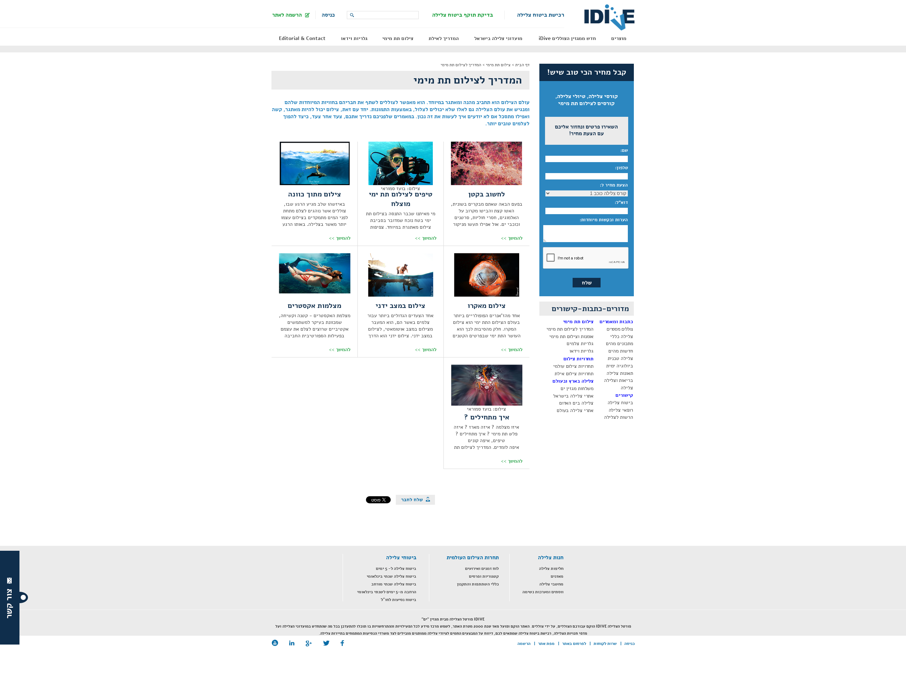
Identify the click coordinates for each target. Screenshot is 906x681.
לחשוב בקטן (486, 194)
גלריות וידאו (354, 38)
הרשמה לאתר (287, 14)
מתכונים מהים (619, 343)
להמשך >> (511, 238)
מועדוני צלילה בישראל (498, 38)
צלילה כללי (621, 336)
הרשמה (524, 643)
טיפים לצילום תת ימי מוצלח (400, 198)
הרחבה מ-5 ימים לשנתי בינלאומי (386, 592)
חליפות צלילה (551, 568)
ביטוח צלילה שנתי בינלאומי (391, 576)
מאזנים (557, 576)
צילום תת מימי (397, 38)
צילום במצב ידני (400, 305)
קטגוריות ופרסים (484, 576)
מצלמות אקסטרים (314, 305)
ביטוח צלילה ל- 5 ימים (396, 568)
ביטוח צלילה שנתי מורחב (393, 584)
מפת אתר (546, 643)
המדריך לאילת (444, 38)
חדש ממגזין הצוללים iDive (567, 38)
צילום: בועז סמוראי (400, 188)
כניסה (328, 14)
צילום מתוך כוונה (314, 194)
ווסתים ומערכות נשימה (542, 592)
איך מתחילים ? (486, 417)
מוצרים (618, 38)
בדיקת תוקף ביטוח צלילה (462, 15)
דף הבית (522, 65)
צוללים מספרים (620, 329)
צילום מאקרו (487, 305)
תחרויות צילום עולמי (573, 366)
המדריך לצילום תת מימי (461, 65)
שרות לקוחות (605, 643)
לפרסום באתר (574, 643)
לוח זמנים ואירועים (482, 568)
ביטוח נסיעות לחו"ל (398, 599)
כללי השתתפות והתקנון (478, 584)
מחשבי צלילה (551, 584)
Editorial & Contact (302, 38)
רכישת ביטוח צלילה (540, 15)
